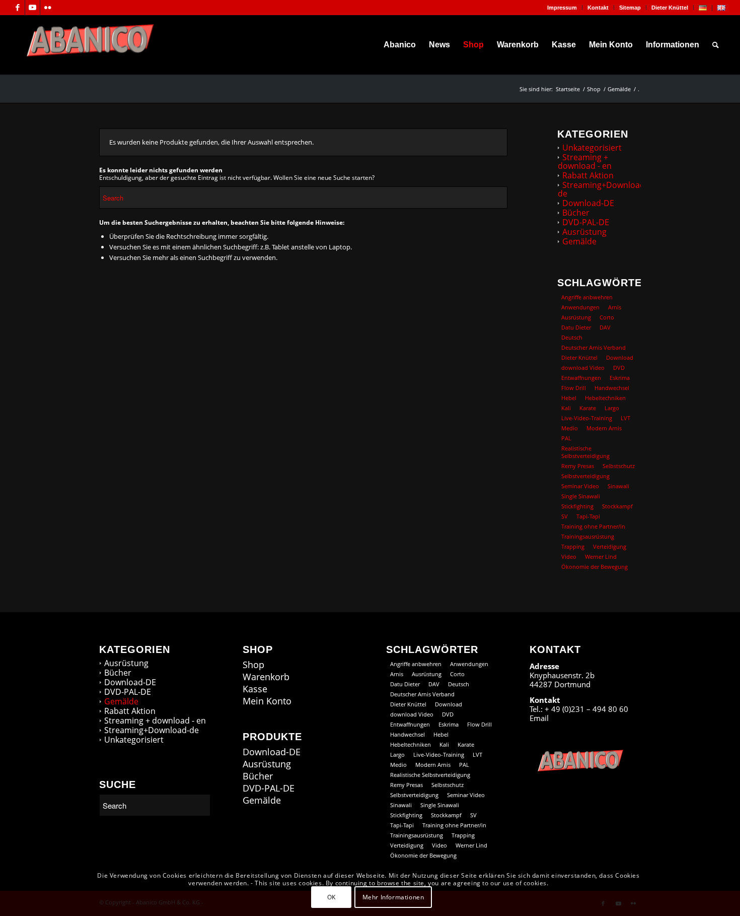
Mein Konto (267, 701)
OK (331, 896)
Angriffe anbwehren (587, 297)
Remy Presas (577, 466)
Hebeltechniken (605, 398)
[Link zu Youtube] (32, 7)
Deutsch (571, 337)
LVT (625, 418)
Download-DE (588, 203)
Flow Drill (573, 387)
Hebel (568, 398)
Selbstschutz (619, 466)
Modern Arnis (604, 428)
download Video (583, 367)
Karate (587, 408)
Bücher (575, 212)
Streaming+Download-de (602, 189)
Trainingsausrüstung (587, 536)
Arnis (614, 307)
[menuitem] (562, 7)
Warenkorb (266, 677)
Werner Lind (601, 556)
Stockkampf (617, 506)
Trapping (572, 546)
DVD (619, 367)
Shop (253, 665)
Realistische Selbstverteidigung (585, 452)
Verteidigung (609, 546)
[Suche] (715, 45)
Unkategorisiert (592, 147)
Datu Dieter (576, 327)
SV (564, 516)
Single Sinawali (580, 496)
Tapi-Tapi (588, 516)
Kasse (255, 689)
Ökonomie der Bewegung (594, 566)
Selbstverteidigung (585, 476)
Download (619, 357)
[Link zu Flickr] (47, 7)
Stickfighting (577, 506)
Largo (612, 408)
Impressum (562, 8)
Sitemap (630, 8)
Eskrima (620, 377)
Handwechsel (612, 387)
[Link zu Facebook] (17, 7)
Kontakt (598, 8)
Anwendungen (580, 307)
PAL (566, 438)
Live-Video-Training (586, 418)
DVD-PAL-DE (585, 222)
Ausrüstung (584, 231)
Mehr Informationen (393, 896)
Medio (569, 428)
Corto (607, 317)
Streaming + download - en (585, 161)
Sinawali (618, 486)
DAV (605, 327)
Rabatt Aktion (588, 175)
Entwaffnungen (581, 377)
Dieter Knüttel (669, 8)
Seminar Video (580, 486)
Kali (566, 408)
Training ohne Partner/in (593, 526)
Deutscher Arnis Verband (593, 347)
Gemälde (579, 241)
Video (568, 556)
